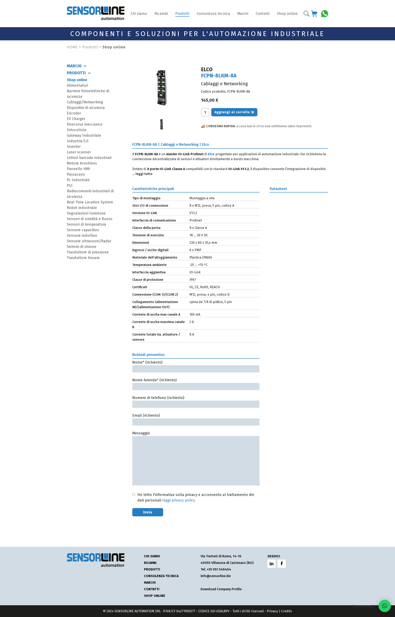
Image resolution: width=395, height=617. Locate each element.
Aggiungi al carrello (232, 112)
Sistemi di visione (81, 246)
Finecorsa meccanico (84, 124)
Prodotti (182, 13)
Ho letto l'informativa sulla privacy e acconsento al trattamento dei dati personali (195, 497)
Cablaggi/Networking (85, 102)
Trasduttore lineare (83, 257)
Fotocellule (76, 130)
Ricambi (161, 13)
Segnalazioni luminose (86, 213)
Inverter (74, 146)
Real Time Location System (90, 202)
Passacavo (76, 174)
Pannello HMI (78, 169)
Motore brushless (82, 163)
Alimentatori (77, 85)
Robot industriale (82, 207)
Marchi (242, 13)
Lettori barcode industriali (89, 157)
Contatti (263, 13)
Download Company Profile (221, 589)
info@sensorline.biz (216, 576)
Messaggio (141, 433)
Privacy (272, 611)
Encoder (74, 113)
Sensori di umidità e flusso (89, 219)
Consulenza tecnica (213, 13)
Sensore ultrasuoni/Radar (89, 241)
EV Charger (76, 119)
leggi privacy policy (178, 500)
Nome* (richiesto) (147, 362)
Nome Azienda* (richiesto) (154, 380)
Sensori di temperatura (86, 224)
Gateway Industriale (84, 135)
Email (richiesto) (146, 415)
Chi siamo (139, 13)
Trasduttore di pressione (88, 252)
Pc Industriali (78, 180)
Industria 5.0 (77, 141)
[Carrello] (314, 13)
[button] (385, 606)
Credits (286, 611)
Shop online (287, 13)
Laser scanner (79, 152)
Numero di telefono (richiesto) (158, 397)
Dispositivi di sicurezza (86, 107)
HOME (72, 47)
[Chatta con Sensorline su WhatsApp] (324, 13)
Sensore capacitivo (83, 230)
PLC (70, 185)
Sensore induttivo (82, 235)
